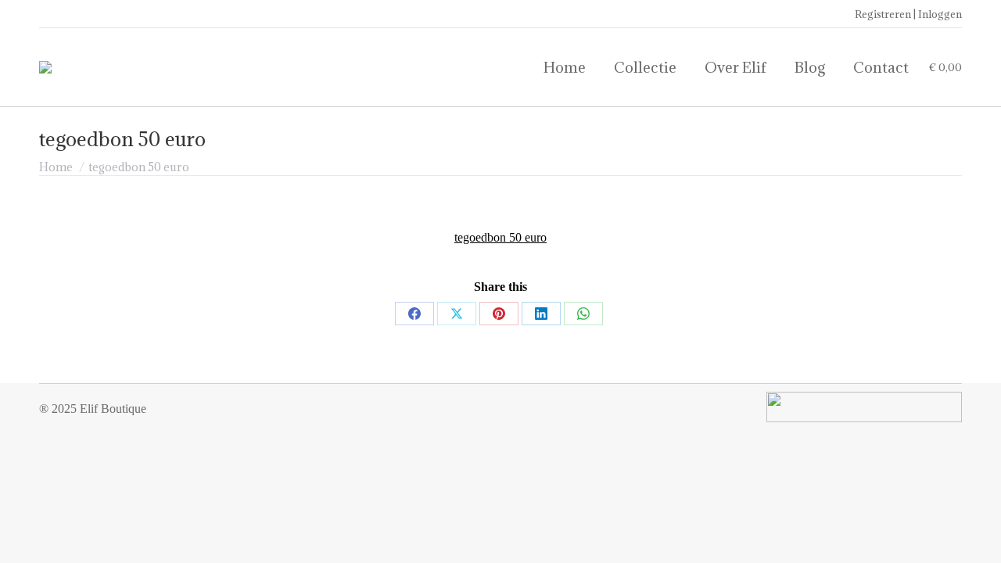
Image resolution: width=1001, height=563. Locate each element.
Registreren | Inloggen (908, 14)
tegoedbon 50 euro (500, 237)
